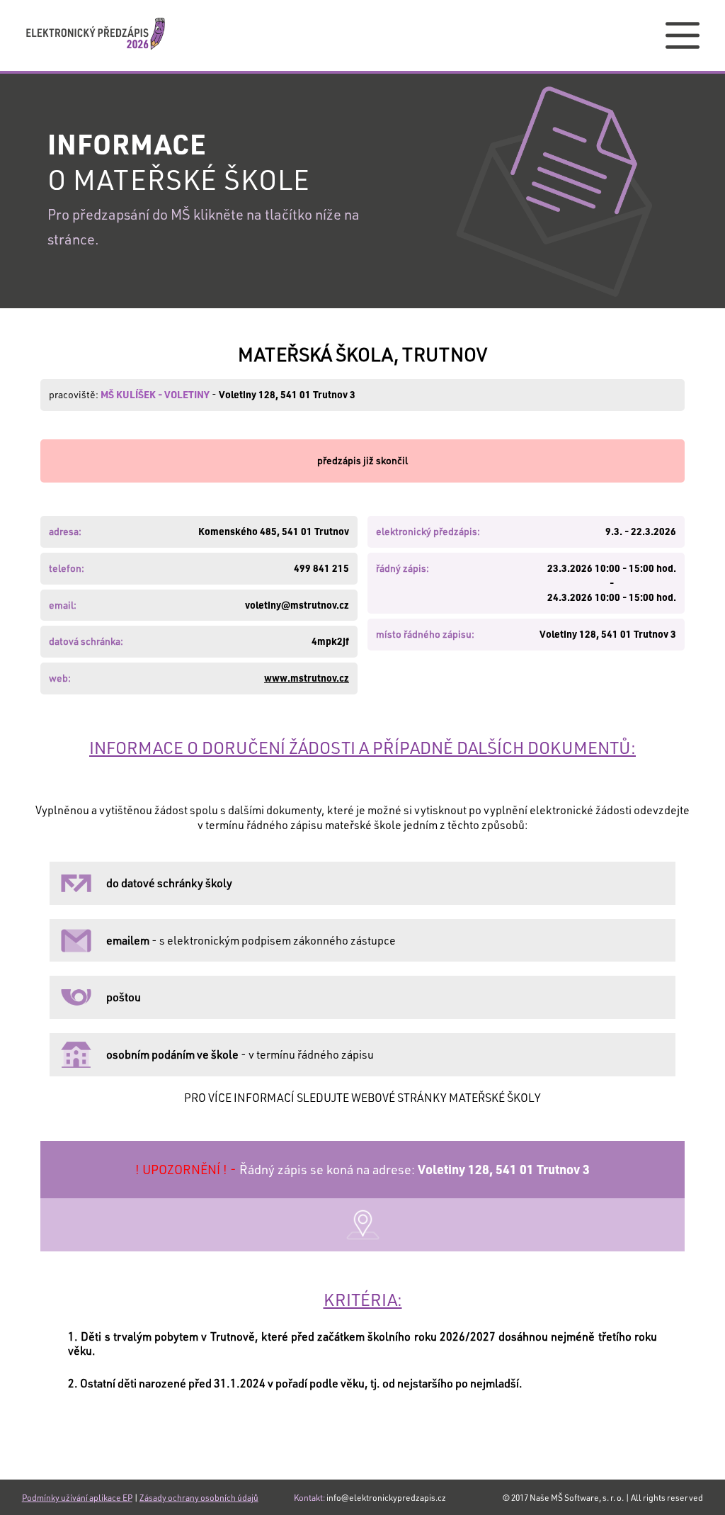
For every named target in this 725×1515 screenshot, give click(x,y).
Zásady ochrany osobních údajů (198, 1497)
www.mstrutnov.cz (306, 678)
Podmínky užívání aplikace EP (77, 1497)
